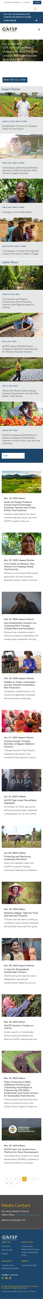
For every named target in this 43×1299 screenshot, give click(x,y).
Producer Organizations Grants (30, 1253)
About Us (6, 1242)
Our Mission (6, 1246)
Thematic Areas (7, 1265)
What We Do (27, 1242)
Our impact (7, 1261)
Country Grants (27, 1246)
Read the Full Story (15, 80)
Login (37, 2)
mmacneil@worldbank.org (27, 1214)
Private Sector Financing (30, 1249)
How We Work (7, 1250)
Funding (4, 1254)
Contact (27, 2)
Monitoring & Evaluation (10, 1268)
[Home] (9, 29)
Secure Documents (12, 2)
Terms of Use (23, 1291)
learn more (8, 20)
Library (25, 1261)
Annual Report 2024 (29, 1265)
